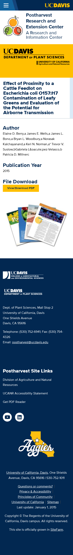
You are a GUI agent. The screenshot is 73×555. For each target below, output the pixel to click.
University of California (28, 502)
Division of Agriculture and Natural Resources (27, 382)
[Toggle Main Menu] (6, 5)
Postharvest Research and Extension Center (44, 20)
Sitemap (53, 502)
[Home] (13, 25)
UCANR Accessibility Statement (25, 393)
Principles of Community (35, 496)
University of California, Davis (27, 472)
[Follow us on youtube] (7, 417)
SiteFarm (56, 529)
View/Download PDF (20, 188)
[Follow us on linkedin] (19, 417)
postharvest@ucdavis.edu (30, 342)
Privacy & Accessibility (35, 491)
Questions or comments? (35, 486)
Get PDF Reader (14, 401)
